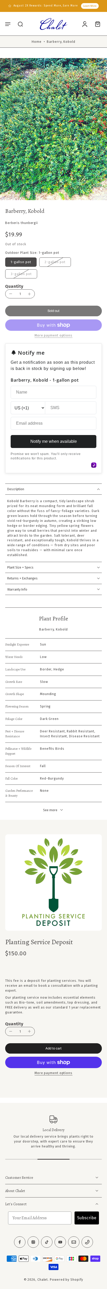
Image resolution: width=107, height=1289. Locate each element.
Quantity (14, 286)
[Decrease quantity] (10, 294)
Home (37, 42)
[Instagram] (33, 1242)
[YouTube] (60, 1242)
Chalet (42, 1279)
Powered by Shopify (66, 1279)
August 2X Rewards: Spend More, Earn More (46, 5)
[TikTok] (46, 1242)
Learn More (90, 5)
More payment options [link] (53, 335)
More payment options (53, 1073)
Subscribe (86, 1217)
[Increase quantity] (29, 294)
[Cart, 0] (96, 24)
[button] (8, 24)
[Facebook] (19, 1242)
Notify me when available (53, 441)
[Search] (20, 24)
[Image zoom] (53, 129)
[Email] (73, 1242)
